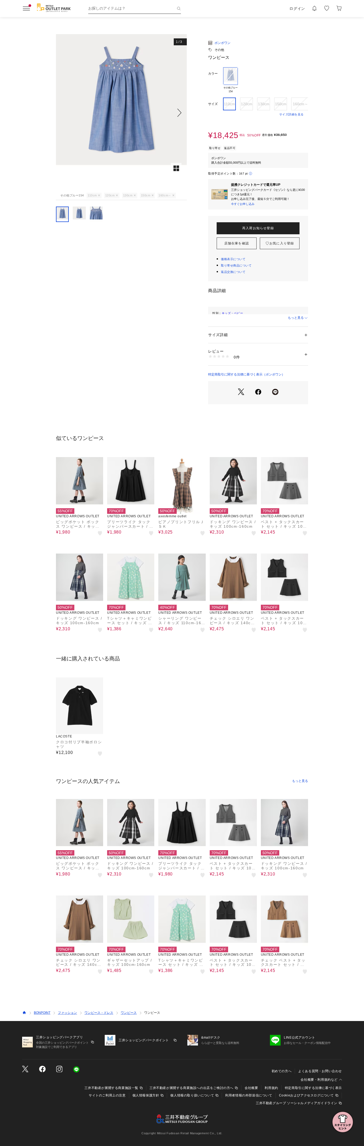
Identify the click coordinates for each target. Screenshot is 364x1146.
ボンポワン (222, 43)
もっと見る (296, 318)
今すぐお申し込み (242, 203)
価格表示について (233, 259)
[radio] (230, 80)
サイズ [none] (213, 104)
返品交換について (233, 271)
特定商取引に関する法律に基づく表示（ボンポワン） (246, 374)
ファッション (67, 1013)
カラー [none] (213, 73)
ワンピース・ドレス (98, 1013)
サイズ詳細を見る (291, 114)
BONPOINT (42, 1013)
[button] (121, 112)
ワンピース (129, 1013)
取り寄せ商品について (236, 265)
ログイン (297, 8)
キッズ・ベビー (232, 313)
